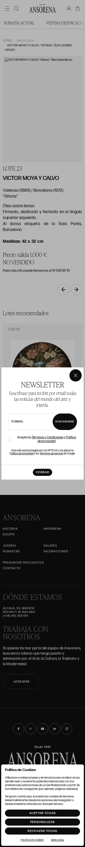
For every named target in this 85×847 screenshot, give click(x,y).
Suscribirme (64, 421)
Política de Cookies (32, 840)
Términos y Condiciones (48, 437)
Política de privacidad (22, 453)
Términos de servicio (51, 453)
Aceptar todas (42, 813)
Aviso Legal (57, 840)
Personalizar (42, 822)
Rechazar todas (42, 831)
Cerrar (42, 472)
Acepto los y (46, 439)
